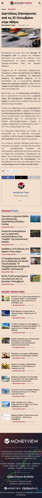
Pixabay (38, 49)
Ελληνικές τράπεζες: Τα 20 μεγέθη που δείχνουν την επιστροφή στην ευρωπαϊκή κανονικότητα (24, 379)
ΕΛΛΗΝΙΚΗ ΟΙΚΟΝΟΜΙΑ (7, 464)
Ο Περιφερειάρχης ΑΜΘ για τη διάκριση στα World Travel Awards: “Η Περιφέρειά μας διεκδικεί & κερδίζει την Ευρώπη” (15, 263)
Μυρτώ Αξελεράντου (9, 254)
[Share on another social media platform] (34, 177)
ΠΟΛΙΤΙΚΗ (35, 466)
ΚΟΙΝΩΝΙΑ (11, 468)
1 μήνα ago (30, 305)
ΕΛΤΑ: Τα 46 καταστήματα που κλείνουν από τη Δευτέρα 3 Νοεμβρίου (15, 279)
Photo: (30, 49)
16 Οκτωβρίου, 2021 (23, 25)
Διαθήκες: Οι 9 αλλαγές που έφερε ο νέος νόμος (15, 250)
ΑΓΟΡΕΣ (5, 466)
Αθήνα (8, 171)
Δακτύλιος (16, 171)
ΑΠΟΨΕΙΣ (19, 468)
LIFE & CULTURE (29, 468)
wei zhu (34, 49)
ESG (28, 466)
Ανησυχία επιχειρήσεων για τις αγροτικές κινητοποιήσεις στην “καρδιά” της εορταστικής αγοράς (15, 236)
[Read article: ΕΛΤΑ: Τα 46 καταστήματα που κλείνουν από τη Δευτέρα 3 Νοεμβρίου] (35, 278)
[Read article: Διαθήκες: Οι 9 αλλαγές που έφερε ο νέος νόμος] (35, 251)
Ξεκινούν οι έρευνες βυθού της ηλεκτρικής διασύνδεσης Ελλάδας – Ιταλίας (15, 220)
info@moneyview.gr (25, 481)
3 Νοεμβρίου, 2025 (24, 254)
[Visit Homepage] (21, 3)
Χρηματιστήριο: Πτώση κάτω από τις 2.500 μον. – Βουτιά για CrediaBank (24, 417)
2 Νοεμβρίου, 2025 (21, 284)
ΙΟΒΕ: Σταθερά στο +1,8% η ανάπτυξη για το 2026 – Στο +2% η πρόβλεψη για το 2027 (24, 404)
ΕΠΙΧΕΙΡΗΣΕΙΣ (36, 464)
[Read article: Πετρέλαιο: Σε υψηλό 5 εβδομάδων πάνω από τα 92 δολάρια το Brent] (6, 355)
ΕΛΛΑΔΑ (11, 9)
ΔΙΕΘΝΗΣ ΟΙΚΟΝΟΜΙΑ (23, 464)
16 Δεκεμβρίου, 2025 (21, 227)
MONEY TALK (14, 466)
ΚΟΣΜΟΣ (23, 466)
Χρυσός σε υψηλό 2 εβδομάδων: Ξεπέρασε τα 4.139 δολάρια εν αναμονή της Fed (23, 366)
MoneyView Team (8, 25)
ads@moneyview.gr (24, 484)
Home (4, 9)
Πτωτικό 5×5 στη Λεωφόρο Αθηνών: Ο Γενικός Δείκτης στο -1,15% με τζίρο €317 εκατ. (25, 392)
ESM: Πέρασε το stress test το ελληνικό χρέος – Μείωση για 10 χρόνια (23, 313)
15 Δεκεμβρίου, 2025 (21, 244)
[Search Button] (39, 3)
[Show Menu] (2, 3)
